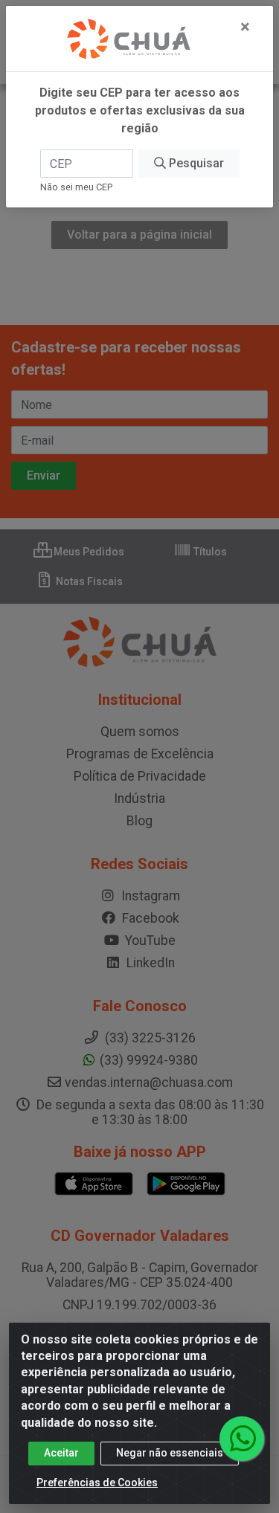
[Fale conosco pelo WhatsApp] (241, 1438)
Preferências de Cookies (97, 1482)
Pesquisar (195, 163)
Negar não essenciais (169, 1453)
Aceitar (61, 1453)
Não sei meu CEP (76, 187)
